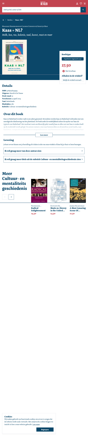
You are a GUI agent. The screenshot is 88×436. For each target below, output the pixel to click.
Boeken (10, 20)
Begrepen (45, 429)
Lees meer (44, 135)
